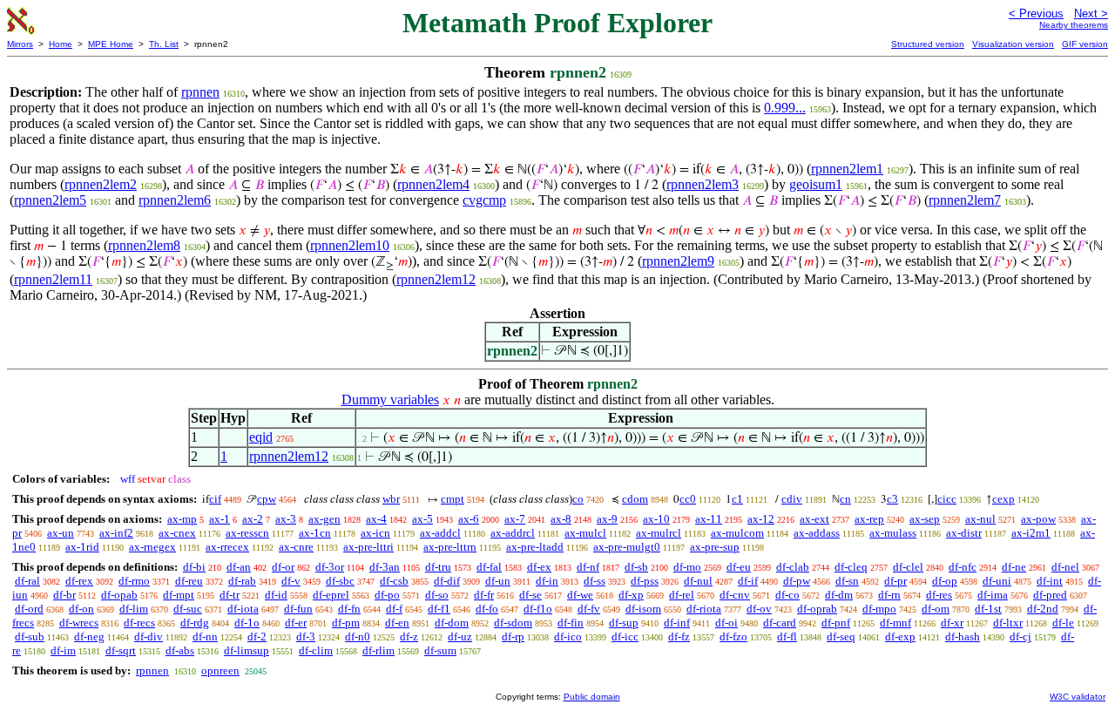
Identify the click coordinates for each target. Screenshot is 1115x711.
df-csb (394, 580)
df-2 (257, 636)
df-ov (759, 608)
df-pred (1050, 594)
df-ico (568, 636)
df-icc (625, 636)
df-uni (997, 580)
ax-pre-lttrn (449, 546)
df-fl (787, 636)
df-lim (133, 608)
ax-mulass (892, 532)
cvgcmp (484, 200)
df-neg (89, 636)
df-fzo (733, 636)
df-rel (681, 594)
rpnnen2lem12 (436, 279)
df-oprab (817, 608)
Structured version (927, 44)
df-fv (589, 608)
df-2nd (1042, 608)
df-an (238, 566)
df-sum (440, 650)
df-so (437, 594)
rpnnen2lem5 (50, 200)
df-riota (703, 608)
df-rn (889, 594)
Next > (1091, 13)
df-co (787, 594)
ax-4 (376, 518)
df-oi (726, 622)
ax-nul (980, 518)
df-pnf (835, 622)
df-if (748, 580)
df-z (409, 636)
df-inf (677, 622)
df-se (530, 594)
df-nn (205, 636)
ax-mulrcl (658, 532)
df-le (1063, 622)
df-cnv (735, 594)
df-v (291, 580)
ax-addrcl (512, 532)
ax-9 (607, 518)
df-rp (513, 636)
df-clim (316, 650)
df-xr (952, 622)
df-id (276, 594)
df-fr (484, 594)
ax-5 (422, 518)
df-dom (452, 622)
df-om (935, 608)
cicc (946, 498)
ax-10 (656, 518)
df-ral (27, 580)
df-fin (571, 622)
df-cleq (851, 566)
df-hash (962, 636)
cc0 (687, 498)
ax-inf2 (116, 532)
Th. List (164, 44)
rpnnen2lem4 (433, 184)
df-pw (796, 580)
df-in (547, 580)
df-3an (384, 566)
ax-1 (219, 518)
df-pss (645, 580)
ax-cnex (177, 532)
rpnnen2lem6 (175, 200)
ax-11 (708, 518)
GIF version (1085, 44)
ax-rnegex (152, 546)
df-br (64, 594)
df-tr (230, 594)
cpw (266, 498)
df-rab (242, 580)
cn (845, 498)
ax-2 (252, 518)
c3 (892, 498)
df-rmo (134, 580)
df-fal (489, 566)
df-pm (346, 622)
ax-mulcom (737, 532)
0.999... (785, 107)
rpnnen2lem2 (100, 184)
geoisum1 (815, 184)
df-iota (243, 608)
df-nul (698, 580)
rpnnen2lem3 (702, 184)
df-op (944, 580)
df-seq (841, 636)
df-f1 (439, 608)
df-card (779, 622)
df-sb (636, 566)
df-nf (588, 566)
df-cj (1020, 636)
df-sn (847, 580)
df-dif (447, 580)
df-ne (1014, 566)
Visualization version (1013, 44)
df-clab (792, 566)
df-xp (631, 594)
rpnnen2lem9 (678, 261)
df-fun (298, 608)
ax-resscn (247, 532)
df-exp (900, 636)
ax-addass (817, 532)
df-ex (539, 566)
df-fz (679, 636)
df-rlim (378, 650)
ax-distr (964, 532)
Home (60, 44)
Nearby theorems (1073, 25)
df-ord (29, 608)
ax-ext (814, 518)
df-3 (305, 636)
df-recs (139, 622)
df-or (283, 566)
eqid (261, 437)
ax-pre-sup (715, 546)
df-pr (895, 580)
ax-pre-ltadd (535, 546)
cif (215, 498)
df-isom (643, 608)
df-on (81, 608)
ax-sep (924, 518)
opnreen (220, 670)
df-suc (187, 608)
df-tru (438, 566)
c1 (737, 498)
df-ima (992, 594)
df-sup (624, 622)
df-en (397, 622)
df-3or (329, 566)
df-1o (247, 622)
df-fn (349, 608)
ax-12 (760, 518)
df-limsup (246, 650)
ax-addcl (440, 532)
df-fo (487, 608)
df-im (63, 650)
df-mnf (895, 622)
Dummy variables (390, 399)
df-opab (119, 594)
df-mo (687, 566)
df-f (394, 608)
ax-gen (324, 518)
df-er (296, 622)
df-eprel (331, 594)
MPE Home (110, 44)
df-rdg (194, 622)
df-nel (1065, 566)
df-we (580, 594)
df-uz (460, 636)
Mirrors (20, 44)
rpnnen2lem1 (847, 168)
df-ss (594, 580)
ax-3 (285, 518)
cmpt (452, 498)
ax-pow (1038, 518)
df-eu (738, 566)
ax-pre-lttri (368, 546)
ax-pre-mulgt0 (626, 546)
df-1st (988, 608)
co (578, 498)
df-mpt (178, 594)
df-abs (180, 650)
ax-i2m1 (1031, 532)
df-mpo (879, 608)
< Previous (1036, 13)
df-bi (194, 566)
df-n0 (357, 636)
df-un (497, 580)
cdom (635, 498)
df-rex (79, 580)
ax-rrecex (227, 546)
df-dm (839, 594)
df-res (939, 594)
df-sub (29, 636)
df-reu (189, 580)
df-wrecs (78, 622)
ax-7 (514, 518)
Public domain (592, 696)
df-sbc (340, 580)
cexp (1003, 498)
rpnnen (200, 92)
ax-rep (869, 518)
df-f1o (538, 608)
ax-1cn (315, 532)
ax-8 (561, 518)
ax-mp (182, 518)
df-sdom (513, 622)
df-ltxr (1008, 622)
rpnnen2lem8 (144, 245)
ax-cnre (296, 546)
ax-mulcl (585, 532)
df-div (148, 636)
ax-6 (468, 518)
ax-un (60, 532)
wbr (391, 498)
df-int (1050, 580)
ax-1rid (82, 546)
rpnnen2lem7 (965, 200)
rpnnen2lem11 (53, 279)
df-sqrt (120, 650)
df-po (387, 594)
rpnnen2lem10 (349, 245)
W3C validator (1077, 696)
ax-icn (375, 532)
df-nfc (962, 566)
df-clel (908, 566)
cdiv (791, 498)
